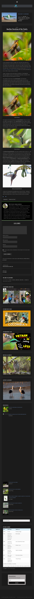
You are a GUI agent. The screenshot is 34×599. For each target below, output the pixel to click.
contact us (27, 279)
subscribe (28, 17)
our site (24, 16)
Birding (17, 27)
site (10, 279)
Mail (5, 240)
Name (5, 235)
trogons (12, 69)
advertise (23, 17)
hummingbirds (5, 199)
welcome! (20, 20)
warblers (4, 69)
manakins (8, 69)
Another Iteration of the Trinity (17, 29)
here (5, 568)
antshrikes (28, 68)
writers (14, 279)
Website (4, 244)
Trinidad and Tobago (12, 199)
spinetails (16, 69)
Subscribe (16, 582)
